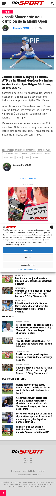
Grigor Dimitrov (11, 153)
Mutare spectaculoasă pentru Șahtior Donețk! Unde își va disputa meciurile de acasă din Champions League (33, 388)
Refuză (28, 257)
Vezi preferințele (28, 265)
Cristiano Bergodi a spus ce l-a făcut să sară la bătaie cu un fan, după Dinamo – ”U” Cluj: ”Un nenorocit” (33, 293)
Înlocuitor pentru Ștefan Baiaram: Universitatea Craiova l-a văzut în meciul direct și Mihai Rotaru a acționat (31, 307)
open (27, 157)
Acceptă (28, 250)
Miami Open (8, 157)
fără (48, 150)
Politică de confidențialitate (28, 269)
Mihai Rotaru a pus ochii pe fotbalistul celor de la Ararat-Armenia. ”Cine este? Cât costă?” (32, 429)
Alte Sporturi (22, 322)
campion (18, 150)
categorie (30, 150)
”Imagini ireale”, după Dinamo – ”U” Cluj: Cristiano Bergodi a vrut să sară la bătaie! (34, 344)
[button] (52, 227)
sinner (35, 157)
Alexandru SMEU (21, 28)
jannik (24, 153)
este (40, 150)
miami (47, 153)
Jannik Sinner (36, 153)
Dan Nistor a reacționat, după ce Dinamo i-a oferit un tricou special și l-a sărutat (34, 281)
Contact (41, 471)
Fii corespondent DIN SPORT (29, 474)
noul (19, 157)
